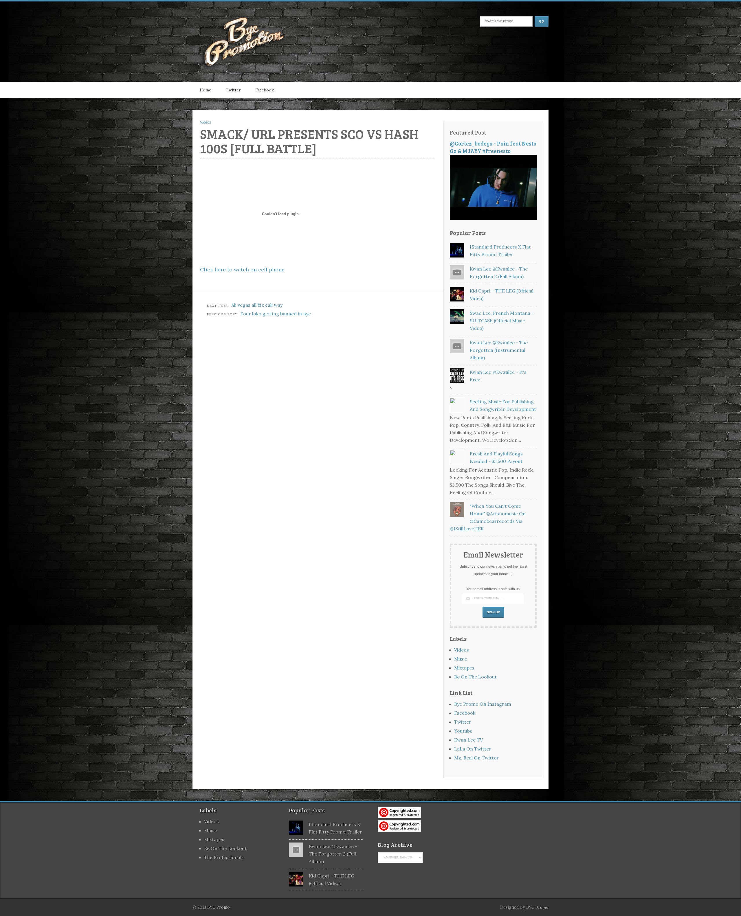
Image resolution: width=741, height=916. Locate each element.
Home (205, 90)
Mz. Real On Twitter (476, 758)
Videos (205, 122)
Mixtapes (464, 668)
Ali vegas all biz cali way (257, 305)
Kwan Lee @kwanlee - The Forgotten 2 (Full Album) (333, 853)
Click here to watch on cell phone (242, 269)
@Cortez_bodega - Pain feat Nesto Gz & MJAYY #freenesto (493, 147)
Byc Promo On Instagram (482, 704)
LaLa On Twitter (472, 749)
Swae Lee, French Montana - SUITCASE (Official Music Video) (502, 320)
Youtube (463, 731)
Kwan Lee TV (468, 740)
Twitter (233, 90)
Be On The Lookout (475, 677)
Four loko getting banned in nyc (275, 314)
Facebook (264, 90)
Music (460, 659)
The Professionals (224, 857)
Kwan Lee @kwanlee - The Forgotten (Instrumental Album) (499, 350)
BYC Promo (537, 907)
